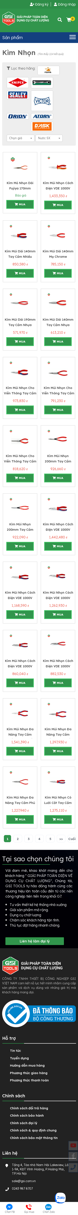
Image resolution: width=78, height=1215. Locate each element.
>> (61, 839)
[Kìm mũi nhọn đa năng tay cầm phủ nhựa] (20, 781)
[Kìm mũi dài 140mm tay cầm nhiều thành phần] (20, 235)
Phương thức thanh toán (29, 1080)
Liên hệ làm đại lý (35, 941)
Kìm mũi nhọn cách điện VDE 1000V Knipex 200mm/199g (20, 598)
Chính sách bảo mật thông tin (34, 1138)
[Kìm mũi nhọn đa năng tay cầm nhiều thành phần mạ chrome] (20, 712)
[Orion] (18, 116)
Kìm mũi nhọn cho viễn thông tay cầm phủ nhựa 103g (20, 461)
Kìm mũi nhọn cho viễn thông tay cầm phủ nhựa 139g (20, 393)
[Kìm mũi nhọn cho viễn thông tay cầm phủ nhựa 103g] (20, 440)
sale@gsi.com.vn (24, 1181)
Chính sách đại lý (23, 1123)
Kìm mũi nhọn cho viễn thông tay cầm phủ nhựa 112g (58, 393)
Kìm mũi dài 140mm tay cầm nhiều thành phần (20, 256)
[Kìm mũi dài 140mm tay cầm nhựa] (58, 303)
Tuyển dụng (19, 1058)
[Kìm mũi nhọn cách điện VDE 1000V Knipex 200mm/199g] (20, 576)
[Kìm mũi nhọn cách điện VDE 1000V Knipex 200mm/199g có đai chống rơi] (58, 508)
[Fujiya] (48, 70)
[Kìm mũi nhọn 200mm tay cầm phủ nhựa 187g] (58, 440)
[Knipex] (18, 82)
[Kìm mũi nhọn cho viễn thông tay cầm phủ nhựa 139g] (20, 371)
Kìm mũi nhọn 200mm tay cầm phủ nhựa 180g (20, 529)
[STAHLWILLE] (42, 82)
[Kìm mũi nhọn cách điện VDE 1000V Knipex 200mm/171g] (58, 644)
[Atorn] (42, 116)
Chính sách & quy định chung (33, 1130)
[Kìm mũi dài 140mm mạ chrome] (58, 235)
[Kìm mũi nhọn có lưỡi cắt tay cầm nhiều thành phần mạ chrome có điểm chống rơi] (58, 781)
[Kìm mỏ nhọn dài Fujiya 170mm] (20, 166)
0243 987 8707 (22, 1189)
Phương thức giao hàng (28, 1073)
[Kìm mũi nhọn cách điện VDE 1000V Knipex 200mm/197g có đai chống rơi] (58, 576)
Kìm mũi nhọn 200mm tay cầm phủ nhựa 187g (58, 461)
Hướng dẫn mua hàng (27, 1065)
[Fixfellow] (25, 18)
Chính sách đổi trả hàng (29, 1108)
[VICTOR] (42, 101)
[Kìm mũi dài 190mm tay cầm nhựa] (20, 303)
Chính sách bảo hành (27, 1115)
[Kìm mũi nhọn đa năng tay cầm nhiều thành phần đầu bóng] (58, 712)
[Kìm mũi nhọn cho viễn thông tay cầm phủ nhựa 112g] (58, 371)
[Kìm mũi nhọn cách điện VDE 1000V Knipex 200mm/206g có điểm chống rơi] (58, 166)
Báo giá (20, 195)
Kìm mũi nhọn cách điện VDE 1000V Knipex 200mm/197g (20, 666)
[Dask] (42, 126)
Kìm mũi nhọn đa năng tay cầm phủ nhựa (20, 803)
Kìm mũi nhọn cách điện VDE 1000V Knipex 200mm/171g (58, 666)
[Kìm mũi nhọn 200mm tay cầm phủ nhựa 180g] (20, 508)
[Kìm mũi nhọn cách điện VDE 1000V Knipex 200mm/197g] (20, 644)
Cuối (72, 839)
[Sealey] (18, 95)
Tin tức (15, 1051)
